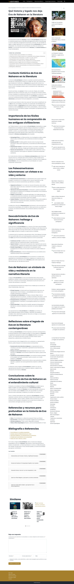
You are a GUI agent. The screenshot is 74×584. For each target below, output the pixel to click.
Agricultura (52, 342)
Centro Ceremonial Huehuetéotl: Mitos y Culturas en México (58, 39)
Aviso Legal (11, 572)
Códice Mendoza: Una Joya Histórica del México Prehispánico (58, 231)
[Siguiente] (44, 513)
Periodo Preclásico (54, 402)
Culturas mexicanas (54, 363)
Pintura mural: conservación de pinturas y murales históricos (58, 121)
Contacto (10, 578)
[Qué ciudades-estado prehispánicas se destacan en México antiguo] (58, 206)
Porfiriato (52, 405)
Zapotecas (52, 421)
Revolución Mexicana (55, 411)
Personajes (59, 1)
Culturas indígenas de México (57, 360)
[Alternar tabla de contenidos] (44, 53)
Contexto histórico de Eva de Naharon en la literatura (21, 54)
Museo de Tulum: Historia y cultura (18, 438)
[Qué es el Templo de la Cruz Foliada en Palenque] (58, 254)
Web (36, 556)
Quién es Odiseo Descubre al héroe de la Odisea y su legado (58, 198)
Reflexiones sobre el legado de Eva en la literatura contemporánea (24, 62)
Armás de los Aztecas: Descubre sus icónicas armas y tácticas (58, 87)
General (52, 370)
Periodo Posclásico (54, 400)
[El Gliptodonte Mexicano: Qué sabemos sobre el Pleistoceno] (58, 94)
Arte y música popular (55, 348)
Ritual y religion (53, 413)
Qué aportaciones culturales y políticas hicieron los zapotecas (58, 276)
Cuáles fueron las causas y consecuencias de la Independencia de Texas (58, 142)
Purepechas (53, 409)
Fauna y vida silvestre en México (57, 367)
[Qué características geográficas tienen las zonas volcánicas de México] (58, 63)
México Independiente (55, 390)
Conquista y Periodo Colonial (56, 355)
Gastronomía (53, 369)
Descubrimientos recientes (56, 365)
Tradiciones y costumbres (56, 418)
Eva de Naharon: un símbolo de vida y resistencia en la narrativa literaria (25, 60)
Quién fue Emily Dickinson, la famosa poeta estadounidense (40, 516)
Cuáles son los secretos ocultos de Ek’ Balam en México (57, 24)
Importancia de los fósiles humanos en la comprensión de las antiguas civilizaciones (27, 56)
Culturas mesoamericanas (56, 362)
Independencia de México (56, 381)
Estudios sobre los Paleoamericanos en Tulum (20, 433)
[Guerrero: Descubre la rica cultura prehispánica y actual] (58, 153)
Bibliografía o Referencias (15, 66)
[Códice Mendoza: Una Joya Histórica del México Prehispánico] (58, 222)
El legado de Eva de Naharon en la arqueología (21, 437)
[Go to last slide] (11, 513)
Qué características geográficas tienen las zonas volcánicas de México (58, 71)
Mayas (51, 383)
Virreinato (52, 419)
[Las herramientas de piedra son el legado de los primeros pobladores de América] (58, 298)
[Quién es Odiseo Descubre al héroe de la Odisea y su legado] (58, 191)
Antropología (53, 344)
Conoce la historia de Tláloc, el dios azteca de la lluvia (15, 515)
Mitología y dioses (54, 391)
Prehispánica (53, 407)
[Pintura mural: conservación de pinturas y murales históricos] (58, 111)
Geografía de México (55, 372)
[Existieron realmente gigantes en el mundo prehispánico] (58, 283)
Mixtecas (52, 393)
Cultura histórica (54, 358)
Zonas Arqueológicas (55, 423)
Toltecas (52, 416)
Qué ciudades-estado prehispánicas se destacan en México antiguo (58, 213)
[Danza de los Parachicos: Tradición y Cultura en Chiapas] (58, 238)
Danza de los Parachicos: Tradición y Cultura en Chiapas (57, 246)
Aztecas (52, 349)
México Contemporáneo (55, 388)
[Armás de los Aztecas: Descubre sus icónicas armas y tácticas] (58, 79)
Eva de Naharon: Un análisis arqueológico (19, 432)
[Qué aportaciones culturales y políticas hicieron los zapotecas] (58, 268)
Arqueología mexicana (55, 346)
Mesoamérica (53, 384)
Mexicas (52, 386)
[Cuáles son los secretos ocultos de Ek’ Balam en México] (58, 15)
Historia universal (54, 379)
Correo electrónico (27, 556)
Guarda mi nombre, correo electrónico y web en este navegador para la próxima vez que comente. (28, 560)
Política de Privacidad (12, 575)
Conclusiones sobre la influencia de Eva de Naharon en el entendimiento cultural (26, 63)
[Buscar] (63, 8)
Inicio (24, 1)
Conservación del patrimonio (56, 356)
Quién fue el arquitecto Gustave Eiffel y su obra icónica (27, 515)
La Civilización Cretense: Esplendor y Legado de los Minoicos (58, 55)
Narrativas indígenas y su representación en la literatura (23, 435)
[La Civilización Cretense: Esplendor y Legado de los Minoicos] (58, 47)
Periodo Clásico (53, 398)
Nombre (11, 556)
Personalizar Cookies (12, 577)
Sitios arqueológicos (54, 414)
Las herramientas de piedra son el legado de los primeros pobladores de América (58, 307)
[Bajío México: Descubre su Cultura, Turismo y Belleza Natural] (58, 172)
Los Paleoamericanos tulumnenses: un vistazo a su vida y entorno (23, 57)
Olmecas (52, 395)
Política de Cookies (12, 574)
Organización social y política (57, 397)
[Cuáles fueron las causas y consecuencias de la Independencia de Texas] (58, 132)
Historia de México (54, 377)
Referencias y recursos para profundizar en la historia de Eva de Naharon (25, 65)
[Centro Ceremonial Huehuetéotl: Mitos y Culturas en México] (58, 32)
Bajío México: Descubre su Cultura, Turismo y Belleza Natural (58, 182)
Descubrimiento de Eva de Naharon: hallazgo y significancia (22, 59)
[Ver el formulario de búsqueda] (64, 1)
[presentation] (15, 505)
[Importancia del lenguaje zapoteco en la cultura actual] (58, 316)
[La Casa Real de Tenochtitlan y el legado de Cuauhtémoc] (58, 331)
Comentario (12, 538)
